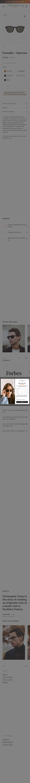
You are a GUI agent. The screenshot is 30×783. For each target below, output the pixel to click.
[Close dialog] (28, 379)
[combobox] (22, 393)
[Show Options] (27, 393)
